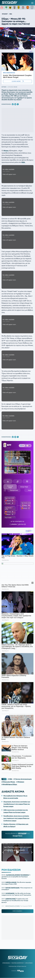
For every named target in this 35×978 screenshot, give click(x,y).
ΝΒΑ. (23, 162)
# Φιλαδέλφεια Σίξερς (9, 784)
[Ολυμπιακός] (2, 7)
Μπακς (6, 151)
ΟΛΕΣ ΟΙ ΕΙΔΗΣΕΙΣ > (17, 911)
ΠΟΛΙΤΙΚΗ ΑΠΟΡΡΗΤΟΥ (17, 963)
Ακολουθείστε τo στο (17, 835)
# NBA (10, 779)
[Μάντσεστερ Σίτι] (32, 7)
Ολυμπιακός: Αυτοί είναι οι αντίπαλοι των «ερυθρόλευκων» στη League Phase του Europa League (16, 804)
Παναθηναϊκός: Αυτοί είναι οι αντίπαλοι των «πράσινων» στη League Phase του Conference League (16, 818)
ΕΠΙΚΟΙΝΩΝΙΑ (6, 963)
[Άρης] (19, 7)
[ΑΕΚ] (10, 7)
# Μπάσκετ (20, 782)
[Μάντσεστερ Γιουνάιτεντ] (27, 7)
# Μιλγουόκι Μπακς (8, 782)
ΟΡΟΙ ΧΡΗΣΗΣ (28, 963)
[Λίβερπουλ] (23, 7)
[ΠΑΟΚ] (14, 7)
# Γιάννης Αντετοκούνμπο (23, 779)
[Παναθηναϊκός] (6, 7)
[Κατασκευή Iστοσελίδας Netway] (20, 971)
